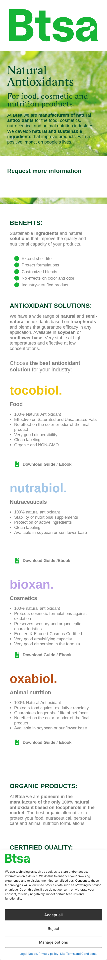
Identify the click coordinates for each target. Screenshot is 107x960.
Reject (53, 928)
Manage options (53, 942)
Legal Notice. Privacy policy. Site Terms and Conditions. (58, 954)
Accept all (53, 914)
